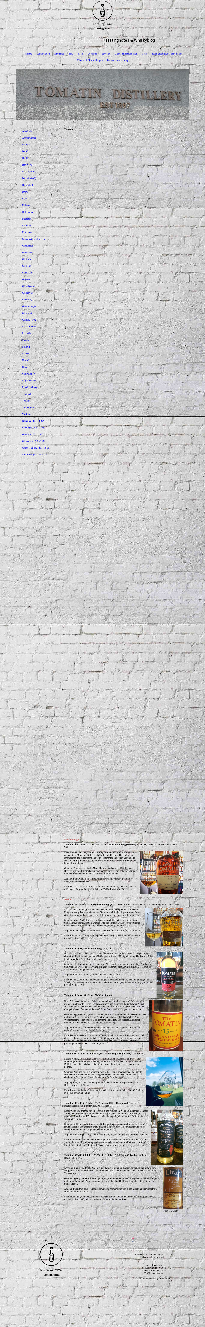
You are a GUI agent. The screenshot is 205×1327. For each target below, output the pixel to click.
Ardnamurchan (29, 138)
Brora (25, 191)
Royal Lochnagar (30, 387)
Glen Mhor (27, 259)
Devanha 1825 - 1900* (33, 421)
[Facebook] (133, 1242)
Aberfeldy (27, 131)
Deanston (26, 218)
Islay (71, 53)
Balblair (26, 144)
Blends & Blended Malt (126, 53)
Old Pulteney (28, 373)
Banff (25, 151)
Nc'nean (26, 353)
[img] (102, 15)
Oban (24, 367)
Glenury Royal (29, 320)
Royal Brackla (29, 380)
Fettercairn (27, 232)
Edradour (26, 225)
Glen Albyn (27, 245)
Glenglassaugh (29, 286)
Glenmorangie (29, 306)
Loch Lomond (29, 326)
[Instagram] (133, 1237)
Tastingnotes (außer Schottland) (167, 53)
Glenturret (27, 313)
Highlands (59, 53)
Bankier (26, 158)
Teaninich (27, 394)
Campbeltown (43, 53)
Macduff (26, 340)
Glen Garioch (28, 252)
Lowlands (92, 53)
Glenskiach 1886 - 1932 (33, 441)
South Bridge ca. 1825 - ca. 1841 (38, 454)
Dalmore (26, 205)
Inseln (80, 53)
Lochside (26, 333)
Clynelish (26, 198)
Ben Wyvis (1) (29, 171)
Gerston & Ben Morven (33, 239)
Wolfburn (26, 414)
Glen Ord (26, 266)
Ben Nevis (27, 165)
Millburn (26, 346)
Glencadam (27, 272)
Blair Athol (27, 185)
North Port (27, 360)
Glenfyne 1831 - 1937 (32, 434)
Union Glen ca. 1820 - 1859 (35, 448)
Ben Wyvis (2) (29, 178)
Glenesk (26, 279)
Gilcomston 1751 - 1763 (33, 427)
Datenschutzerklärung (117, 60)
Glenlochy (27, 299)
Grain (144, 53)
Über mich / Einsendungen (90, 60)
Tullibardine (28, 407)
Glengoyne (27, 293)
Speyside (106, 53)
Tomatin (26, 400)
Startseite (27, 53)
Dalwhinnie (27, 212)
